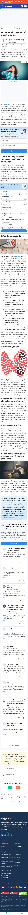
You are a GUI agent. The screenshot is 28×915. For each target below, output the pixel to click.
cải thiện (18, 513)
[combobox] (23, 204)
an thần (18, 256)
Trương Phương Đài (10, 44)
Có (4, 217)
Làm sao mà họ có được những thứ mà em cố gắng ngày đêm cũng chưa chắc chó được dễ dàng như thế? (16, 702)
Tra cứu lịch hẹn (18, 846)
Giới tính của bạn (6, 191)
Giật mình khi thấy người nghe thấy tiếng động (16, 586)
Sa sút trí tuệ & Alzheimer (19, 27)
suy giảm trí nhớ (9, 104)
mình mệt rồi (10, 646)
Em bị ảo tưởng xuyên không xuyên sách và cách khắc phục (16, 549)
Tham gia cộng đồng (14, 745)
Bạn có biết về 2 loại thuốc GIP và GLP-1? (12, 219)
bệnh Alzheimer (21, 119)
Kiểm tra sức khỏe (19, 841)
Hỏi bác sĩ (14, 543)
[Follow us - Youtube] (11, 835)
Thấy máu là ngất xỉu (12, 664)
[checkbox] (2, 228)
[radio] (2, 217)
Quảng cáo (17, 862)
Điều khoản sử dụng (6, 854)
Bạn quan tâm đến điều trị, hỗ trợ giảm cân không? (13, 214)
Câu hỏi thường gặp (6, 870)
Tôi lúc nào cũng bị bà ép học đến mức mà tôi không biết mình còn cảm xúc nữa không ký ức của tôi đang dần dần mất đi (15, 608)
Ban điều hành (17, 857)
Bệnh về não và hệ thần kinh (6, 27)
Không (10, 217)
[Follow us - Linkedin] (8, 835)
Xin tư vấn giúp (11, 568)
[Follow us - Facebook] (2, 835)
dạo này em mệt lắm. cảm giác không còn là (14, 724)
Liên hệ (16, 865)
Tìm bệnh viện (4, 843)
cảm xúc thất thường (12, 628)
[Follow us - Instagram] (5, 835)
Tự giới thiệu (17, 854)
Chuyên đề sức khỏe (6, 841)
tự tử (8, 682)
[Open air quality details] (6, 913)
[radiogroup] (14, 194)
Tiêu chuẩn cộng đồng (7, 873)
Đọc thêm (5, 559)
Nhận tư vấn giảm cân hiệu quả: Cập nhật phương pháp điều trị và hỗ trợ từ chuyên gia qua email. (15, 228)
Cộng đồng (17, 843)
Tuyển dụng (17, 860)
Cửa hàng (3, 846)
